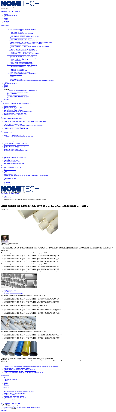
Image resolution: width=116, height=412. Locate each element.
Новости (6, 18)
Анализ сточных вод (12, 93)
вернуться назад (5, 375)
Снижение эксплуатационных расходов (17, 92)
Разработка (4, 410)
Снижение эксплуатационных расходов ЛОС (22, 49)
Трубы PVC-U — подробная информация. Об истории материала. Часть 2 (24, 372)
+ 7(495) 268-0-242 (15, 11)
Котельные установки (16, 75)
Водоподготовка (14, 67)
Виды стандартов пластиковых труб (13, 293)
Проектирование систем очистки (19, 32)
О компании (7, 182)
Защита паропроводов (16, 79)
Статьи (6, 19)
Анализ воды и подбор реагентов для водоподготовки (24, 53)
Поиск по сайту (5, 387)
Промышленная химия (10, 179)
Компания (6, 21)
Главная (6, 196)
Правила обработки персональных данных (29, 407)
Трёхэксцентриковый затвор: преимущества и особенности (20, 371)
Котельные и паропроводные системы (17, 97)
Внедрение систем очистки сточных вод (21, 66)
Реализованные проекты (10, 15)
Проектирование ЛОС (16, 30)
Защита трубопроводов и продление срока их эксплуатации (26, 43)
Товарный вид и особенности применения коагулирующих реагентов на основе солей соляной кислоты (32, 366)
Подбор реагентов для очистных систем (21, 62)
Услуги (6, 14)
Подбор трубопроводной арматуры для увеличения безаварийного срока (29, 46)
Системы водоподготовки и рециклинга (18, 96)
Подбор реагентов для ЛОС (17, 60)
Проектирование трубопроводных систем (21, 33)
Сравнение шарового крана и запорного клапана (17, 368)
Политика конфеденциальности (9, 407)
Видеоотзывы (7, 184)
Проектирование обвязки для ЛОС (19, 35)
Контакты (6, 22)
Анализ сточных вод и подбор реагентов (21, 52)
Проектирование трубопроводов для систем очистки (24, 36)
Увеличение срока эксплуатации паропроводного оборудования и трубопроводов (32, 80)
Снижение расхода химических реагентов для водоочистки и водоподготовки (31, 42)
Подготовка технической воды (18, 70)
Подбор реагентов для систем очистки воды (22, 63)
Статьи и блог (7, 197)
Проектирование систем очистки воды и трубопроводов (22, 29)
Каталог (6, 16)
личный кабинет (5, 25)
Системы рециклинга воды (17, 69)
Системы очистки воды (10, 178)
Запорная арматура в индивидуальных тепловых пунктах (19, 369)
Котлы (12, 76)
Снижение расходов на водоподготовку (21, 48)
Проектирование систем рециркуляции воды (22, 39)
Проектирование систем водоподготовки (21, 38)
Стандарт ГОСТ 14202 (10, 290)
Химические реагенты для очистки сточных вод (23, 58)
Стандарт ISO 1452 (9, 291)
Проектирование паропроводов (18, 77)
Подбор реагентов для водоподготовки (20, 59)
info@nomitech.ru (5, 11)
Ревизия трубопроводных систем (19, 45)
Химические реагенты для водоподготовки (21, 56)
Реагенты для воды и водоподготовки (17, 95)
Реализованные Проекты (10, 379)
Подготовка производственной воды (20, 72)
